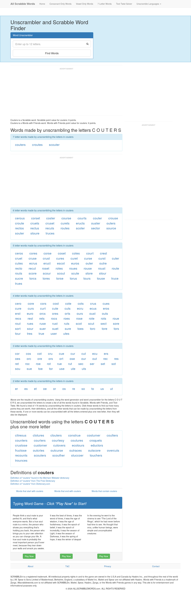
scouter (54, 144)
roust (101, 268)
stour (102, 273)
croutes (37, 144)
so (83, 388)
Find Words (52, 53)
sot (113, 363)
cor (17, 353)
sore (116, 323)
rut (70, 363)
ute (73, 368)
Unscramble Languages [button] (148, 3)
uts (84, 368)
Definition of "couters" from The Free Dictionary (32, 480)
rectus (34, 228)
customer (40, 445)
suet (55, 328)
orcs (43, 313)
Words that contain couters (104, 491)
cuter (115, 258)
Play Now (29, 556)
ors (50, 358)
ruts (66, 323)
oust (92, 313)
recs (18, 318)
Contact (156, 566)
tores (46, 278)
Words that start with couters (29, 491)
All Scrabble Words (22, 4)
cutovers (59, 445)
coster (50, 218)
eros (106, 308)
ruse (43, 323)
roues (73, 268)
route (115, 268)
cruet (18, 258)
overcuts (113, 450)
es (26, 388)
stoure (34, 233)
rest (30, 318)
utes (66, 333)
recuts (49, 228)
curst (101, 258)
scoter (80, 228)
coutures (77, 440)
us (102, 388)
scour (47, 273)
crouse (113, 218)
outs (105, 313)
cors (43, 303)
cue (61, 353)
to (92, 388)
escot (61, 263)
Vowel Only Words (84, 3)
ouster (95, 223)
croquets (96, 440)
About (30, 566)
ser (92, 363)
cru (50, 353)
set (103, 363)
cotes (76, 253)
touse (101, 278)
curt (43, 308)
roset (45, 268)
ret (17, 363)
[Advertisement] (64, 93)
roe (38, 363)
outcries (38, 450)
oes (17, 358)
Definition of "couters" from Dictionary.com (30, 483)
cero (18, 303)
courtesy (58, 440)
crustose (21, 445)
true (41, 333)
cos (28, 353)
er (16, 388)
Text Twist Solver (124, 3)
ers (106, 353)
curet (74, 258)
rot (49, 363)
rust (55, 323)
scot (79, 323)
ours (80, 313)
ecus (93, 308)
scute (75, 273)
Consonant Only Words (60, 3)
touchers (96, 455)
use (61, 368)
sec (80, 363)
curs (31, 308)
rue (59, 363)
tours (87, 278)
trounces (21, 460)
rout (18, 323)
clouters (56, 435)
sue (29, 368)
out (94, 358)
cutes (19, 263)
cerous (20, 218)
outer (89, 263)
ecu (94, 353)
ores (55, 313)
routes (65, 228)
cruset (50, 223)
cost (56, 303)
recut (32, 268)
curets (65, 223)
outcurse (57, 450)
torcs (32, 278)
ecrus (33, 263)
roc (27, 363)
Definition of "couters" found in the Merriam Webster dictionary (39, 477)
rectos (19, 228)
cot (39, 353)
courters (40, 440)
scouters (40, 455)
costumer (93, 435)
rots (103, 318)
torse (59, 278)
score (33, 273)
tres (29, 333)
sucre (19, 278)
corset (35, 218)
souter (19, 233)
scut (91, 323)
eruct (47, 263)
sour (30, 328)
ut (111, 388)
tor (51, 368)
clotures (38, 435)
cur (73, 353)
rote (91, 318)
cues (106, 303)
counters (21, 440)
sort (18, 328)
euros (75, 263)
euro (30, 313)
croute (19, 223)
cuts (68, 308)
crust (46, 258)
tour (18, 333)
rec (105, 358)
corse (47, 253)
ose (72, 358)
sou (17, 368)
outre (103, 263)
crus (93, 303)
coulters (112, 435)
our (83, 358)
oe (45, 388)
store (89, 273)
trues (18, 283)
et (35, 388)
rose (79, 318)
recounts (21, 455)
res (116, 358)
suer (43, 328)
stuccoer (77, 455)
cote (68, 303)
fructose (21, 450)
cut (83, 353)
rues (30, 323)
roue (116, 318)
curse (88, 258)
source (111, 228)
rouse (88, 268)
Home (42, 3)
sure (68, 328)
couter (97, 218)
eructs (80, 223)
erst (17, 313)
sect (104, 323)
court (90, 253)
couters (20, 144)
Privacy (107, 566)
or (54, 388)
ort (61, 358)
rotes (59, 268)
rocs (54, 318)
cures (60, 258)
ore (39, 358)
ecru (80, 308)
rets (42, 318)
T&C (67, 566)
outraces (75, 450)
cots (81, 303)
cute (55, 308)
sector (95, 228)
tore (104, 328)
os (64, 388)
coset (62, 253)
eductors (97, 445)
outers (111, 223)
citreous (20, 435)
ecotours (78, 445)
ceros (19, 253)
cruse (33, 258)
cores (33, 253)
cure (18, 308)
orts (67, 313)
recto (18, 268)
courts (82, 218)
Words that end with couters (67, 491)
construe (74, 435)
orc (29, 358)
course (66, 218)
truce (114, 278)
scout (61, 273)
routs (18, 273)
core (31, 303)
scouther (58, 455)
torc (92, 328)
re (73, 388)
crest (103, 253)
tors (116, 328)
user (54, 333)
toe (40, 368)
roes (67, 318)
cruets (34, 223)
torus (73, 278)
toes (80, 328)
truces (50, 233)
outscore (94, 450)
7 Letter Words (105, 3)
